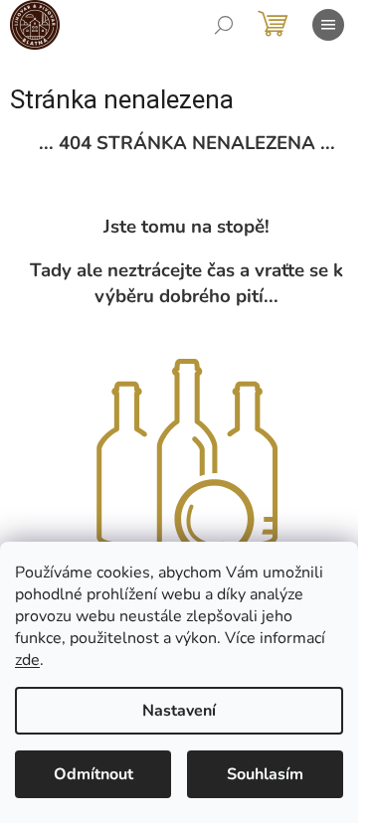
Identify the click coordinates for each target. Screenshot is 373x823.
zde (27, 660)
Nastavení (179, 711)
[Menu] (328, 25)
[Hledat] (224, 25)
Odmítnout (93, 774)
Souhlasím (265, 774)
